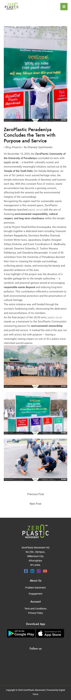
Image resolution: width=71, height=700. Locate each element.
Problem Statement (35, 587)
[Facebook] (26, 571)
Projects (17, 147)
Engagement (35, 593)
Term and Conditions (35, 608)
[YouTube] (45, 571)
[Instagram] (39, 571)
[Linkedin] (32, 571)
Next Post (35, 503)
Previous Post (35, 494)
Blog (8, 147)
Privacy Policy (35, 613)
